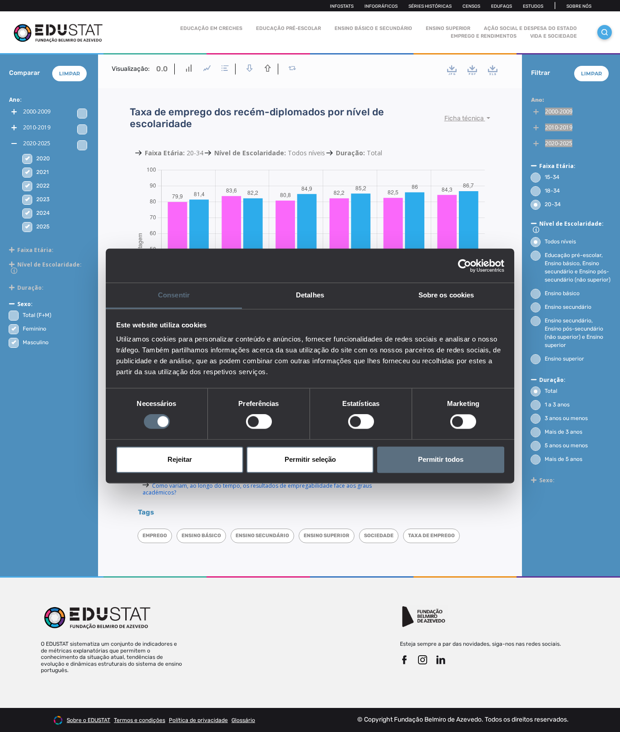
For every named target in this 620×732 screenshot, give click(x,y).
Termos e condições (139, 720)
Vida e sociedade (553, 36)
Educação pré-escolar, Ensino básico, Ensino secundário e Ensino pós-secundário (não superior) (577, 267)
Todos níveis (560, 241)
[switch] (259, 422)
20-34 (553, 204)
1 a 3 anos (557, 404)
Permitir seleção (310, 459)
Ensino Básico (201, 536)
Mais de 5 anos (563, 459)
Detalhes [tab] (310, 295)
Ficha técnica (464, 118)
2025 (42, 226)
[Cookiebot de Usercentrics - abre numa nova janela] (464, 265)
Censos (471, 6)
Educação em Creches (211, 28)
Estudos (533, 6)
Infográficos (381, 6)
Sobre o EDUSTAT (88, 720)
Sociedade (379, 536)
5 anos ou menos (566, 445)
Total (551, 391)
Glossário (243, 720)
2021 (42, 172)
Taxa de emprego (431, 536)
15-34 (552, 177)
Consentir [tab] (174, 295)
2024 (42, 213)
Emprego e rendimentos (484, 36)
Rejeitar (179, 459)
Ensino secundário (568, 307)
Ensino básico (562, 293)
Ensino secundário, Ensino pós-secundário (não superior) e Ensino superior (574, 332)
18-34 (552, 191)
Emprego (155, 536)
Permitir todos (440, 459)
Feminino (34, 329)
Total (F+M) (37, 315)
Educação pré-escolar (288, 28)
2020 (43, 158)
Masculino (36, 342)
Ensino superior (326, 536)
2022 (42, 186)
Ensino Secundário (262, 536)
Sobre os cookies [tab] (446, 295)
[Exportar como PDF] (472, 70)
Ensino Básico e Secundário (373, 28)
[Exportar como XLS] (492, 70)
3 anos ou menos (566, 418)
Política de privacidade (198, 720)
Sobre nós (578, 6)
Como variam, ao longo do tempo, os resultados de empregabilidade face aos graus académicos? (257, 489)
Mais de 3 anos (563, 432)
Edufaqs (501, 6)
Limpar (69, 73)
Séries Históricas (430, 6)
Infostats (342, 6)
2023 (42, 199)
